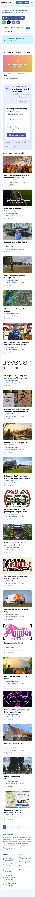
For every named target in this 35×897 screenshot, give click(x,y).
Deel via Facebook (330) (14, 18)
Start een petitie (23, 2)
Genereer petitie (18, 135)
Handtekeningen (21, 28)
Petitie (6, 28)
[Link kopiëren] (18, 22)
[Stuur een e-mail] (13, 22)
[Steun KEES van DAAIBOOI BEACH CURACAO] (17, 67)
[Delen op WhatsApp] (4, 22)
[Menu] (32, 2)
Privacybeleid (8, 32)
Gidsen (5, 854)
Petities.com (6, 3)
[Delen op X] (9, 22)
